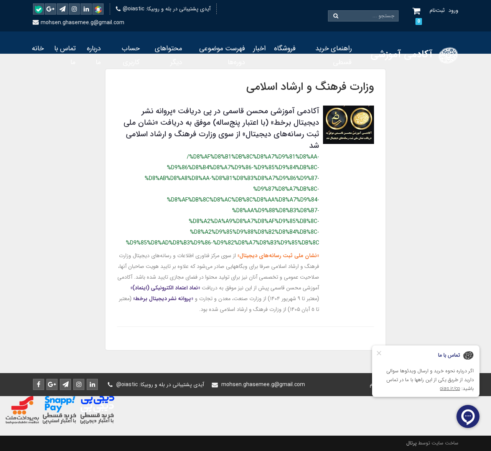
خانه (38, 48)
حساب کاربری (131, 55)
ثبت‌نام (437, 10)
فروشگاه (285, 48)
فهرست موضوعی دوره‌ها (222, 55)
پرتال (411, 443)
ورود (453, 10)
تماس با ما (65, 55)
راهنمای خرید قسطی (333, 55)
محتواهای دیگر (168, 55)
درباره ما (94, 55)
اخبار (259, 48)
